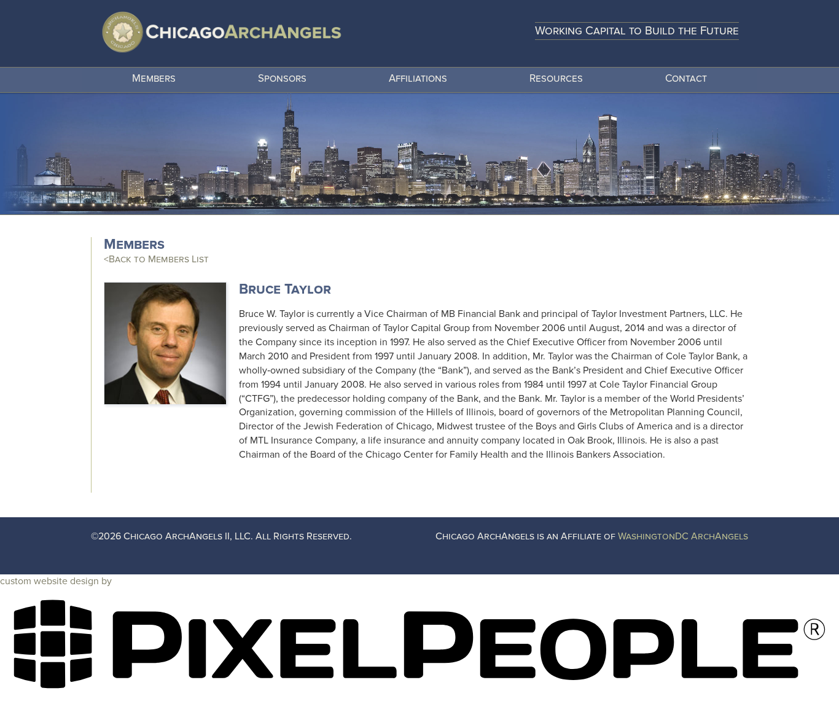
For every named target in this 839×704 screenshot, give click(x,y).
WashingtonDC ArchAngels (683, 536)
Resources (556, 78)
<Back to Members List (156, 259)
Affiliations (418, 78)
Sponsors (282, 78)
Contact (686, 78)
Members (154, 78)
